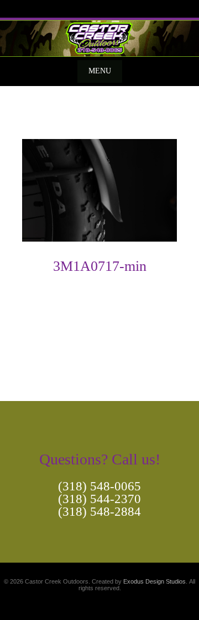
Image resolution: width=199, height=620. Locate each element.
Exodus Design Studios (154, 581)
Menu (99, 71)
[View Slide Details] (99, 37)
